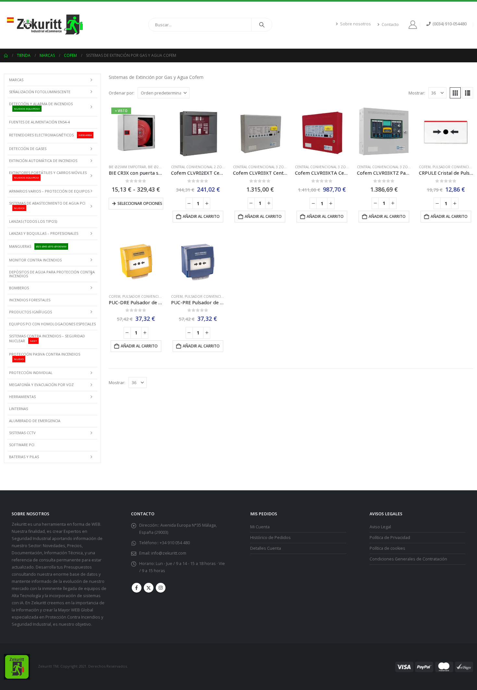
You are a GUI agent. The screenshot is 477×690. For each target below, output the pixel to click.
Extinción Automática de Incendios (43, 160)
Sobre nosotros (355, 24)
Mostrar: (417, 93)
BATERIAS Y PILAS (24, 456)
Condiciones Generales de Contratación (408, 559)
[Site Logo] (44, 24)
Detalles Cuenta (265, 548)
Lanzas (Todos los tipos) (33, 221)
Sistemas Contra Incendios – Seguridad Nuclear (47, 338)
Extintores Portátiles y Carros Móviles (48, 174)
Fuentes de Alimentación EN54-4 (39, 121)
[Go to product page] (198, 132)
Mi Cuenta (260, 527)
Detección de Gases (27, 148)
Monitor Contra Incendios (35, 259)
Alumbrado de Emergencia (34, 420)
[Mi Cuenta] (414, 25)
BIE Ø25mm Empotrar (127, 167)
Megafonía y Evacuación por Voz (41, 384)
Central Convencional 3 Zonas (261, 167)
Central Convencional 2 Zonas (199, 167)
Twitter (148, 588)
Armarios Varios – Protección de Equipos (49, 191)
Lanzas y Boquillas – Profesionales (43, 233)
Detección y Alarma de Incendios (41, 105)
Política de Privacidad (390, 537)
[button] (455, 92)
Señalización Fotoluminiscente (39, 91)
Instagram (160, 588)
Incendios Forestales (29, 299)
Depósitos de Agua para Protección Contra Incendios (52, 274)
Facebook (136, 588)
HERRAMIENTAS (22, 396)
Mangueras (38, 246)
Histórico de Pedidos (270, 537)
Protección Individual (31, 372)
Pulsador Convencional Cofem (151, 296)
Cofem (425, 167)
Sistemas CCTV (22, 432)
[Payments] (434, 666)
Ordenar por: (121, 93)
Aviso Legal (380, 527)
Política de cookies (387, 548)
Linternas (18, 408)
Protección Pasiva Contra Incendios (44, 356)
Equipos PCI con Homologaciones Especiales (52, 323)
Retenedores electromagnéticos (50, 134)
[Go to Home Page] (6, 55)
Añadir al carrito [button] (201, 216)
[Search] (262, 24)
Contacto (390, 24)
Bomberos (19, 287)
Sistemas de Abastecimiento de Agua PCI (47, 205)
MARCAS (16, 79)
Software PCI (21, 444)
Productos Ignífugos (30, 311)
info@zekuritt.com (168, 553)
